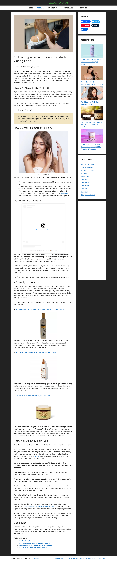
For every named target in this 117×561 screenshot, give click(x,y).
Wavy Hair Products (88, 195)
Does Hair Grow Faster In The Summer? (32, 548)
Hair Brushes (85, 177)
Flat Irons (84, 174)
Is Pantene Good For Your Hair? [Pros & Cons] (35, 545)
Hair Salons (85, 186)
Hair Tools (52, 8)
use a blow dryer (66, 193)
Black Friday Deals (87, 164)
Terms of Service (73, 558)
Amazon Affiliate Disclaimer (87, 558)
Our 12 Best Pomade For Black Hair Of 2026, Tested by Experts (91, 124)
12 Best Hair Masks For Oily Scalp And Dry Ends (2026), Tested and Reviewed (91, 147)
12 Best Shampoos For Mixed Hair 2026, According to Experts (91, 62)
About (104, 558)
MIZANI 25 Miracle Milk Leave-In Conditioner (36, 352)
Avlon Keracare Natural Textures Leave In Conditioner (40, 309)
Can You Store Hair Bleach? (28, 541)
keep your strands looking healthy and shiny (39, 506)
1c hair (37, 456)
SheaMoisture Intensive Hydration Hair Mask (36, 395)
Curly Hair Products (88, 167)
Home (30, 8)
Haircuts (84, 189)
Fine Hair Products (87, 170)
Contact (99, 558)
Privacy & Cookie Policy (60, 558)
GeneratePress (36, 558)
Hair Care (40, 8)
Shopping (82, 8)
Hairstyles (68, 8)
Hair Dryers (85, 183)
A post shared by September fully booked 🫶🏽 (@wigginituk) (43, 250)
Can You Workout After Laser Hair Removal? (34, 543)
